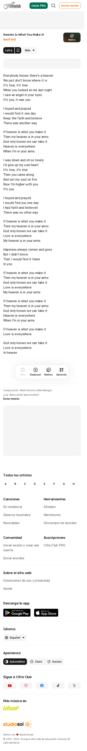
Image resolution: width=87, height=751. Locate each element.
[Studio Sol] (17, 724)
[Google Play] (17, 613)
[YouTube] (9, 685)
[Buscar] (53, 6)
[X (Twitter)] (74, 685)
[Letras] (11, 707)
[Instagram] (25, 685)
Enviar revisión (11, 398)
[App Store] (46, 613)
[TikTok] (58, 685)
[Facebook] (42, 685)
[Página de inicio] (12, 5)
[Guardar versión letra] (18, 50)
